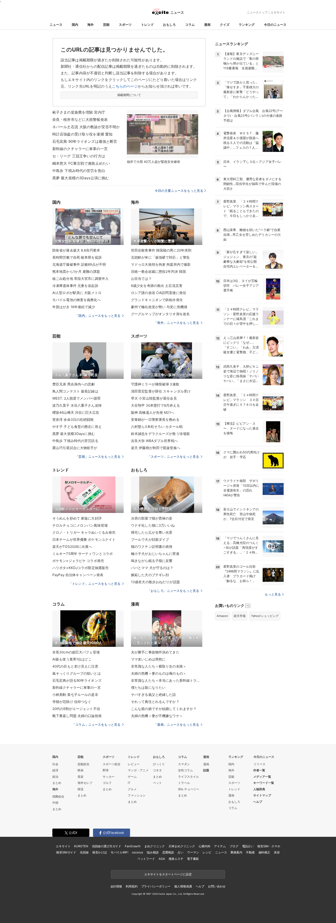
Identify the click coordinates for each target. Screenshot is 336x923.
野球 (106, 770)
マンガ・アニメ (138, 770)
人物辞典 (259, 789)
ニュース (56, 24)
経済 (55, 770)
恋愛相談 (168, 852)
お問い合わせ (217, 886)
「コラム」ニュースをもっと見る (96, 724)
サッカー (109, 776)
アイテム (220, 846)
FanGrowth (133, 846)
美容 (277, 852)
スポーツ (125, 24)
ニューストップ (257, 12)
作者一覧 (259, 770)
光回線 (84, 852)
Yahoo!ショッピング (265, 616)
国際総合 (58, 796)
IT (129, 783)
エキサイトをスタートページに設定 (168, 874)
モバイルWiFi (119, 852)
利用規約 (131, 886)
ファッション (137, 795)
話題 (206, 770)
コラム (190, 24)
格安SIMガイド (66, 852)
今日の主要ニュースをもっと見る (179, 190)
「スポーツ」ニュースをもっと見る (173, 456)
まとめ (56, 783)
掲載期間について (129, 95)
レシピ (207, 852)
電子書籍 (193, 859)
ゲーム (132, 776)
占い (181, 852)
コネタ (157, 770)
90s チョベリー (188, 789)
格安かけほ (99, 852)
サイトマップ (262, 795)
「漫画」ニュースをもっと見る (176, 724)
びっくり (159, 764)
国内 (75, 24)
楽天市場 (239, 616)
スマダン (184, 764)
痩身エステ (176, 859)
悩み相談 (152, 852)
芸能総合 (83, 764)
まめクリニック (154, 846)
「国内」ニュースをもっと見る (97, 315)
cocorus (137, 852)
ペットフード (146, 859)
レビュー (134, 764)
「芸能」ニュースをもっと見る (97, 456)
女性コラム (185, 770)
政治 (55, 776)
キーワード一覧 (263, 783)
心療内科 (204, 846)
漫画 (207, 24)
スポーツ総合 (111, 764)
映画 (80, 770)
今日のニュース (275, 24)
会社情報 (116, 886)
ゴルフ (107, 783)
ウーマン (193, 852)
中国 (55, 802)
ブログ (233, 846)
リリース (259, 764)
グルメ (132, 789)
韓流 (80, 789)
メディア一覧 (262, 776)
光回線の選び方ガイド (106, 846)
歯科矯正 (264, 852)
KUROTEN (81, 846)
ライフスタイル (188, 776)
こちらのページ (125, 86)
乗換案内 (236, 852)
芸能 (106, 24)
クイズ (224, 24)
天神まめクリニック (181, 846)
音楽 (80, 776)
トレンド (147, 24)
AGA (162, 859)
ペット (157, 783)
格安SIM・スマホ (268, 846)
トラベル (184, 783)
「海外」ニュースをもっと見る (176, 323)
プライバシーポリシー (156, 886)
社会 (55, 764)
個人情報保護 (183, 886)
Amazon (222, 616)
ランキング (247, 24)
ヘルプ (257, 801)
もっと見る (273, 594)
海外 (90, 24)
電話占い (248, 846)
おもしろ (169, 24)
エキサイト (278, 12)
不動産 (250, 852)
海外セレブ (84, 783)
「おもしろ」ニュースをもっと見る (173, 591)
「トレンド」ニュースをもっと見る (94, 583)
